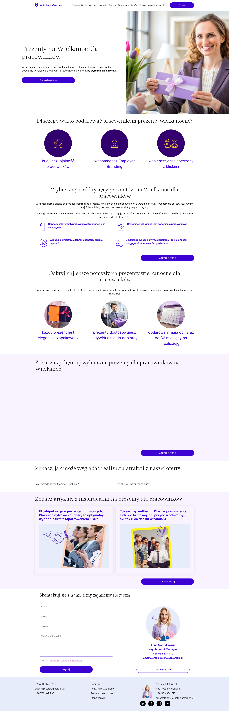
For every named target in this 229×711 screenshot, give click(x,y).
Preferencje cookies (102, 693)
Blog (165, 5)
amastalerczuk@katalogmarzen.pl (163, 657)
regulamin (55, 660)
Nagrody (103, 5)
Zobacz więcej (167, 581)
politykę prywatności (71, 660)
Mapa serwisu (98, 698)
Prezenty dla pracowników (84, 5)
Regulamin (96, 684)
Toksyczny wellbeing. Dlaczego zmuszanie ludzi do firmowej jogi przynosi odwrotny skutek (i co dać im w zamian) (153, 515)
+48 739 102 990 (44, 693)
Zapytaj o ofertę (48, 80)
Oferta (143, 5)
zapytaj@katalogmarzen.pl (50, 688)
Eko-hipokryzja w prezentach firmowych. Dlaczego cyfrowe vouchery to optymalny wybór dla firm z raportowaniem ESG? (71, 515)
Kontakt (182, 5)
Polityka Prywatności (102, 688)
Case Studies (154, 5)
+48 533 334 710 (163, 653)
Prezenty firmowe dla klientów (123, 5)
